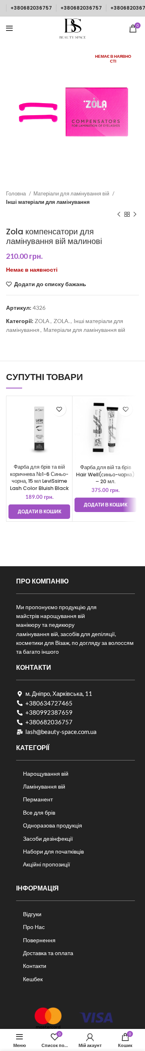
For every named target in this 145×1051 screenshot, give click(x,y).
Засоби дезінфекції (48, 838)
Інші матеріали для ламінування (48, 202)
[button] (39, 511)
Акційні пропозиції (46, 864)
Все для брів (39, 812)
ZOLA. (62, 320)
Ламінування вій (44, 786)
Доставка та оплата (48, 952)
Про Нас (34, 926)
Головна (16, 193)
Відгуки (32, 914)
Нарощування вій (45, 773)
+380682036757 (31, 7)
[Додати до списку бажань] (59, 409)
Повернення (39, 940)
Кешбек (33, 979)
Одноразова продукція (52, 825)
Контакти (34, 965)
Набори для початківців (53, 851)
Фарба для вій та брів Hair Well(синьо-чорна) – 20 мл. (105, 474)
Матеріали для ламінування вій (71, 193)
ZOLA (42, 320)
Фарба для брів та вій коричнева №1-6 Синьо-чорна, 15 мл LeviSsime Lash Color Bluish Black (39, 477)
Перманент (38, 799)
